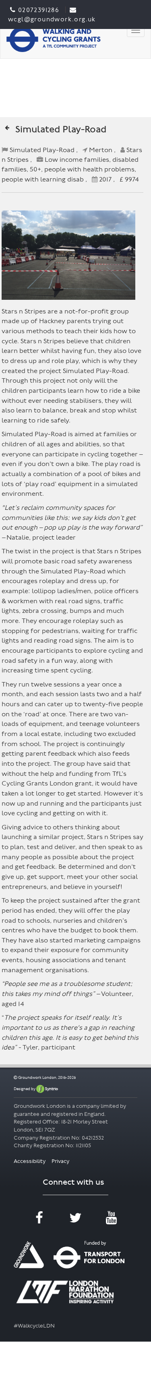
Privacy (60, 1161)
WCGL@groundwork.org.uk (52, 19)
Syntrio (51, 1088)
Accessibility (30, 1161)
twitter (75, 1223)
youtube (111, 1223)
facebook (39, 1223)
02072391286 (38, 10)
